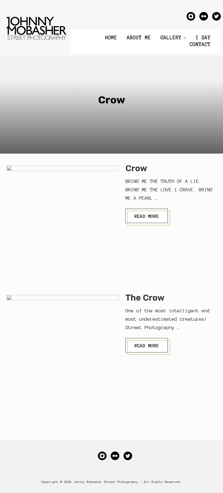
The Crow (145, 298)
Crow (136, 168)
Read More (146, 218)
